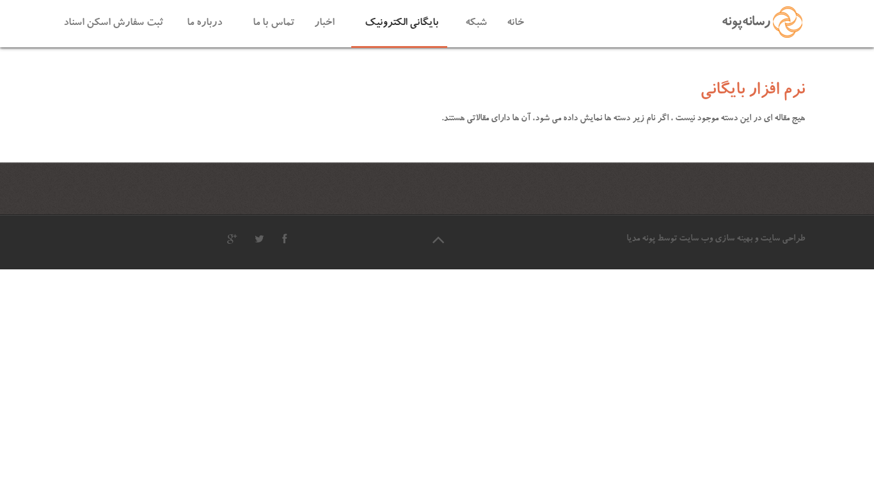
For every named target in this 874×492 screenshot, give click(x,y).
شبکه (476, 23)
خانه (515, 23)
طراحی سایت (782, 239)
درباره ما (204, 23)
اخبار (324, 23)
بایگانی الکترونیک (401, 23)
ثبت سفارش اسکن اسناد (113, 23)
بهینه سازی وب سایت (715, 239)
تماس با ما (273, 23)
